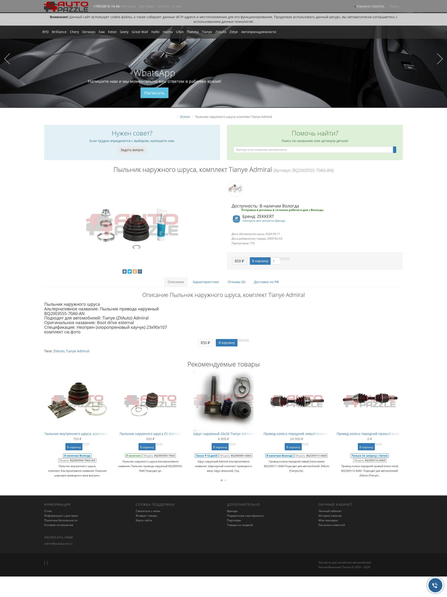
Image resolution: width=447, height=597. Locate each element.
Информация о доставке (61, 516)
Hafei (155, 32)
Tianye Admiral (77, 351)
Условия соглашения (58, 525)
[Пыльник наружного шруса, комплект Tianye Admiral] (132, 224)
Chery (74, 32)
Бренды (232, 511)
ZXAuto (220, 32)
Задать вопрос (132, 150)
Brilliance (59, 32)
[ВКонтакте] (124, 271)
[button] (369, 6)
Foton (112, 32)
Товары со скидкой (240, 525)
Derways (88, 32)
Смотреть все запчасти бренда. (264, 220)
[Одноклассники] (135, 271)
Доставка (146, 6)
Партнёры (234, 520)
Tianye (207, 32)
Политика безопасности (61, 520)
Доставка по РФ (266, 282)
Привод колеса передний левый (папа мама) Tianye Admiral (312, 433)
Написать (154, 93)
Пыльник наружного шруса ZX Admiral (150, 433)
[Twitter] (130, 271)
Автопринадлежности (258, 32)
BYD (45, 32)
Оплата (163, 6)
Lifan (180, 32)
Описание (176, 282)
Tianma (193, 32)
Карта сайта (144, 520)
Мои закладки (328, 520)
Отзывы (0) (236, 282)
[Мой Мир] (140, 271)
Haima (168, 32)
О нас (176, 6)
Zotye (234, 32)
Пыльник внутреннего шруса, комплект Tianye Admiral (88, 433)
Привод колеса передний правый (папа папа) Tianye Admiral (386, 433)
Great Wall (140, 32)
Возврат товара (146, 516)
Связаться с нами (148, 511)
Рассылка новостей (331, 525)
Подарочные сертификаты (245, 516)
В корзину (260, 261)
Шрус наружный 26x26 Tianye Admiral (223, 433)
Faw (102, 32)
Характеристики (206, 282)
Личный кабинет (330, 511)
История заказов (330, 516)
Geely (124, 32)
